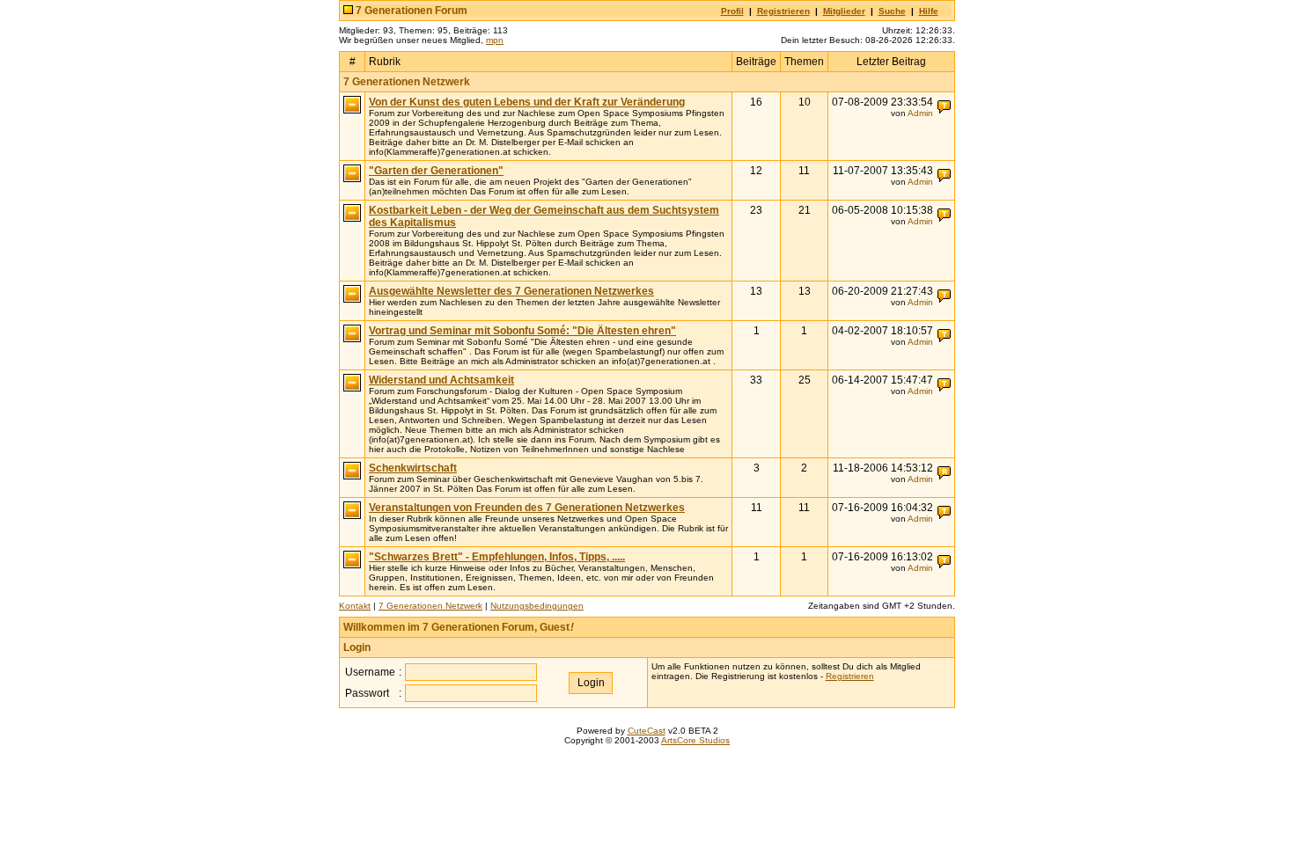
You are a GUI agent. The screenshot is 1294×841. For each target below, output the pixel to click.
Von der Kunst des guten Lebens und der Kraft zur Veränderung (527, 102)
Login (357, 647)
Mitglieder (844, 11)
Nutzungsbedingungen (537, 606)
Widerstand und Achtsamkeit (441, 380)
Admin (920, 113)
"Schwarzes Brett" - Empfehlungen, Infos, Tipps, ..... (497, 557)
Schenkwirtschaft (413, 468)
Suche (892, 11)
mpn (495, 40)
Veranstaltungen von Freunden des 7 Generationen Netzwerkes (527, 507)
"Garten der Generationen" (436, 171)
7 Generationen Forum (411, 10)
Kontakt (355, 606)
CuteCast (646, 730)
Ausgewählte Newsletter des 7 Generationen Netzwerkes (511, 291)
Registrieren (783, 11)
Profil (732, 11)
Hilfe (928, 11)
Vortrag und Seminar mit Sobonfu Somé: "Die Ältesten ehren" (522, 331)
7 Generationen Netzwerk (406, 82)
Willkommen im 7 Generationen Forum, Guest (458, 627)
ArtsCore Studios (695, 740)
